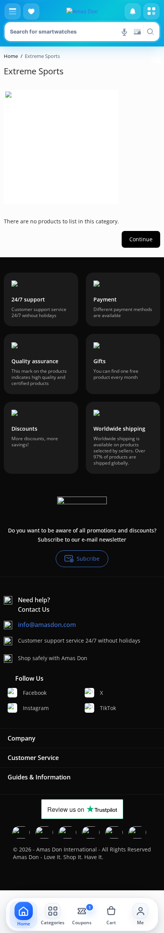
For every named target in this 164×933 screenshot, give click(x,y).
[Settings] (151, 11)
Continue (141, 239)
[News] (133, 11)
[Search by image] (137, 31)
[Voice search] (124, 31)
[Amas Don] (82, 11)
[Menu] (13, 11)
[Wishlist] (31, 11)
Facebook (35, 692)
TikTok (108, 708)
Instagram (36, 708)
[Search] (150, 31)
